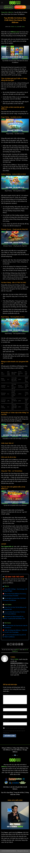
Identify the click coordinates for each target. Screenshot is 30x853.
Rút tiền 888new (16, 750)
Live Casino (7, 604)
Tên (4, 706)
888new (4, 766)
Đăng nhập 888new (19, 748)
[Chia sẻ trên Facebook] (11, 644)
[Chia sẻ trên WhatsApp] (8, 644)
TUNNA (16, 659)
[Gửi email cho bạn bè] (16, 644)
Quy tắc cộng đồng (7, 792)
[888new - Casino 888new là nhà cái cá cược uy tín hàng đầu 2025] (15, 3)
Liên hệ (12, 787)
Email (5, 714)
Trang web (6, 721)
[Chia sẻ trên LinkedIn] (22, 644)
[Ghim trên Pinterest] (19, 644)
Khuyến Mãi (18, 787)
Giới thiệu (6, 787)
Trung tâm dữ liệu (19, 792)
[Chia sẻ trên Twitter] (13, 644)
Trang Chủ (4, 12)
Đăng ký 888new (7, 748)
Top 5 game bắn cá (7, 546)
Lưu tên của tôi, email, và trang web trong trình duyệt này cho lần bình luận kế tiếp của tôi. (14, 730)
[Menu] (2, 2)
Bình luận (6, 693)
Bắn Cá (10, 12)
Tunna (23, 26)
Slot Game (7, 623)
